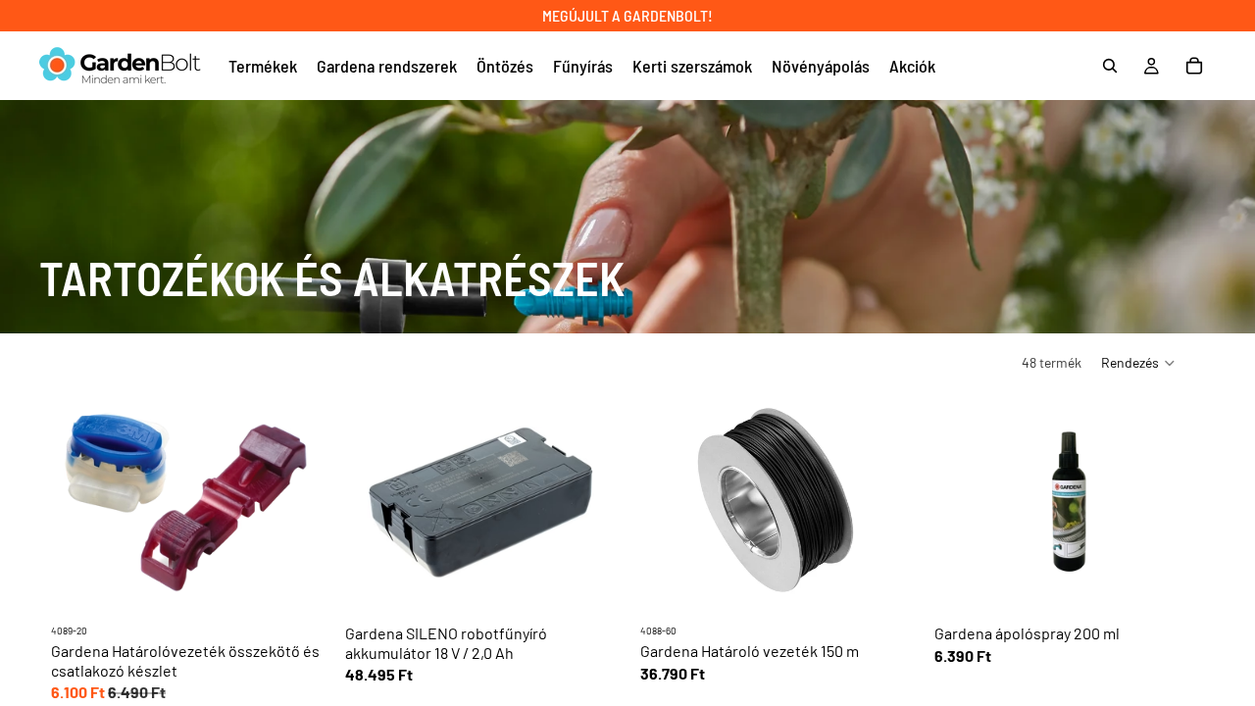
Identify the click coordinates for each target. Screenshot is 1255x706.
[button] (1139, 362)
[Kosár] (1194, 65)
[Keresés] (1109, 65)
